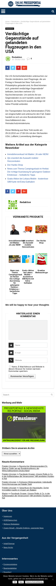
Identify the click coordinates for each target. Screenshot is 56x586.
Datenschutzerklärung (34, 582)
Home (7, 21)
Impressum (8, 516)
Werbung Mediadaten (11, 524)
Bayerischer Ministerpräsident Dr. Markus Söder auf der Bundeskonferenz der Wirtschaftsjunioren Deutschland (25, 468)
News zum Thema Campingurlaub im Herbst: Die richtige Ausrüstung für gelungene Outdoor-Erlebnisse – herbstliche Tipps (29, 172)
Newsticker (15, 21)
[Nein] (52, 579)
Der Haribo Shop (15, 165)
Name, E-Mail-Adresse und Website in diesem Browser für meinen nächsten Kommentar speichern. (26, 369)
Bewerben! (7, 572)
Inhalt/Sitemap (9, 544)
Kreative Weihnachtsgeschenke (41, 271)
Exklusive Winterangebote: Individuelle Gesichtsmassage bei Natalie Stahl (27, 483)
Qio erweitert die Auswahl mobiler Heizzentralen (28, 244)
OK (15, 582)
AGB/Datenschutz (10, 520)
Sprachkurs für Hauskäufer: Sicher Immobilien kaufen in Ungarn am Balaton (25, 489)
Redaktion (17, 57)
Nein (21, 582)
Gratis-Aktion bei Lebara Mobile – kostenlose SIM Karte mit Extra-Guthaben (28, 276)
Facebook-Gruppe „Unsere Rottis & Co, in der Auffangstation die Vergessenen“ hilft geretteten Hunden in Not (28, 476)
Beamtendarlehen (10, 568)
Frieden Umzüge (9, 466)
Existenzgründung (10, 564)
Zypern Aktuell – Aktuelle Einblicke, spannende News (24, 528)
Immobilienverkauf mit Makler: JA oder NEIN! (27, 154)
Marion (5, 493)
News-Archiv (8, 547)
